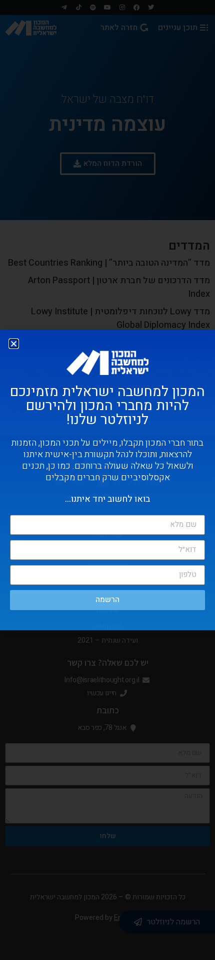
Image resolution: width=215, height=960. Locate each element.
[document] (107, 480)
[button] (14, 343)
